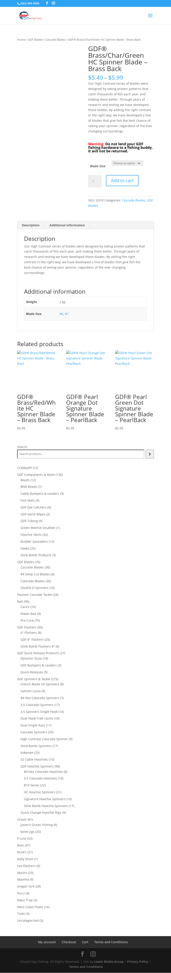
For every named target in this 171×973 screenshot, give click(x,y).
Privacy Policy (137, 961)
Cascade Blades (55, 40)
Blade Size (97, 166)
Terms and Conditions (111, 942)
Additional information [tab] (67, 225)
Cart (85, 942)
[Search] (150, 454)
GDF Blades (35, 40)
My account (47, 942)
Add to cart (122, 180)
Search (22, 447)
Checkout (69, 942)
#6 (61, 314)
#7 (67, 314)
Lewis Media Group (109, 961)
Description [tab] (30, 225)
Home (21, 40)
